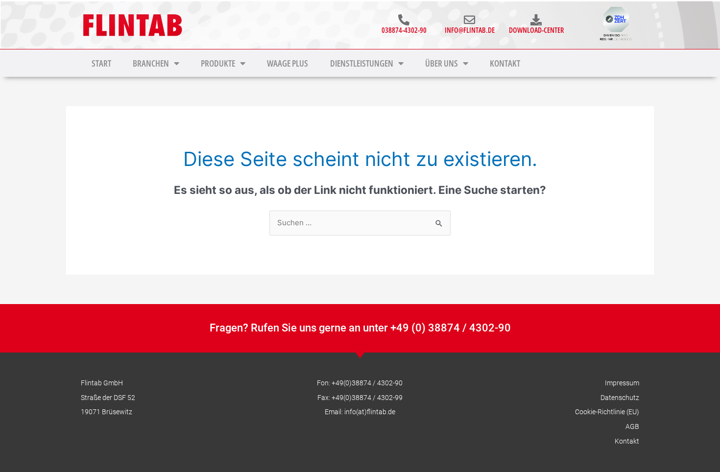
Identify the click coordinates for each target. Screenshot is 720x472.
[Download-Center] (536, 19)
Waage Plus (287, 63)
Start (101, 63)
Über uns (441, 63)
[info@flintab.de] (469, 19)
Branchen (151, 63)
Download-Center (536, 30)
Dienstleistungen (361, 63)
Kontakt (505, 63)
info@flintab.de (470, 30)
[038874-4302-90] (403, 19)
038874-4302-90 (404, 30)
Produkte (218, 63)
